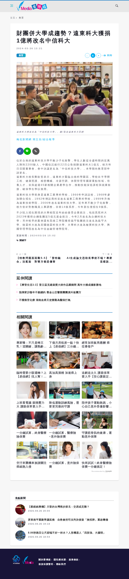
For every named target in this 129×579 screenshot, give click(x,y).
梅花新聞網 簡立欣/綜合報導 (36, 139)
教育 (21, 55)
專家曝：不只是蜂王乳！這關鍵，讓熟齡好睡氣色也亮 (32, 344)
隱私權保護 (60, 559)
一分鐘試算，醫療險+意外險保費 (62, 434)
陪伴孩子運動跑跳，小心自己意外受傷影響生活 (97, 404)
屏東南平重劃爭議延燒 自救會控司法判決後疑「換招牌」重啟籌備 (68, 519)
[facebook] (20, 151)
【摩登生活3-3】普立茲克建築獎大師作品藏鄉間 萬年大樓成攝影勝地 (60, 284)
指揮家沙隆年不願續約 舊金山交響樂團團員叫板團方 (50, 292)
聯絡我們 (61, 564)
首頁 (12, 17)
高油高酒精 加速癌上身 (63, 374)
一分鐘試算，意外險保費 (64, 464)
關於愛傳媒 (45, 559)
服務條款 (74, 559)
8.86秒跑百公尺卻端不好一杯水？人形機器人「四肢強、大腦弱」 (67, 532)
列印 (109, 55)
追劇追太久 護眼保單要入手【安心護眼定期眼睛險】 (97, 374)
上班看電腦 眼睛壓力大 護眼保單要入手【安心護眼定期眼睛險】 (31, 404)
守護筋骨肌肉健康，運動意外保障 (97, 434)
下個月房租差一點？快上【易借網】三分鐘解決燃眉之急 (64, 344)
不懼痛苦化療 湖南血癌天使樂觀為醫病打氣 (45, 300)
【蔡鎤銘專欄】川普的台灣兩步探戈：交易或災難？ (59, 506)
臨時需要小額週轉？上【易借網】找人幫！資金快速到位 (32, 374)
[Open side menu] (11, 5)
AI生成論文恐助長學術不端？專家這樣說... (89, 260)
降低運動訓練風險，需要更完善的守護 (64, 404)
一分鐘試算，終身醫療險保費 (32, 434)
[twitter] (27, 151)
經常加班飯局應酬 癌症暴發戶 (96, 344)
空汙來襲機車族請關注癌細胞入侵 (32, 464)
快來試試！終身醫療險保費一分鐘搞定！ (97, 464)
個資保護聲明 (46, 564)
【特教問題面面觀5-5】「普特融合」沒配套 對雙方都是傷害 (39, 260)
